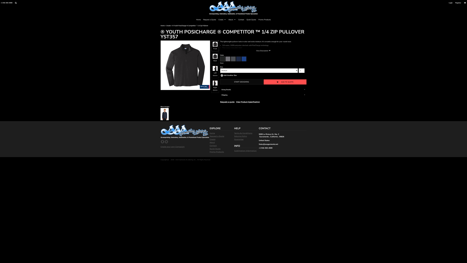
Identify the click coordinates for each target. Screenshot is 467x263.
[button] (16, 3)
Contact (213, 145)
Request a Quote (217, 136)
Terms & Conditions (243, 133)
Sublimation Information (245, 151)
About (212, 142)
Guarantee (238, 139)
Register (458, 3)
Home (163, 26)
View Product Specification (248, 102)
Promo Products (217, 152)
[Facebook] (162, 141)
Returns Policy (240, 136)
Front (215, 49)
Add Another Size (230, 75)
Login (451, 3)
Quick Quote (215, 149)
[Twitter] (166, 141)
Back (215, 61)
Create (168, 26)
